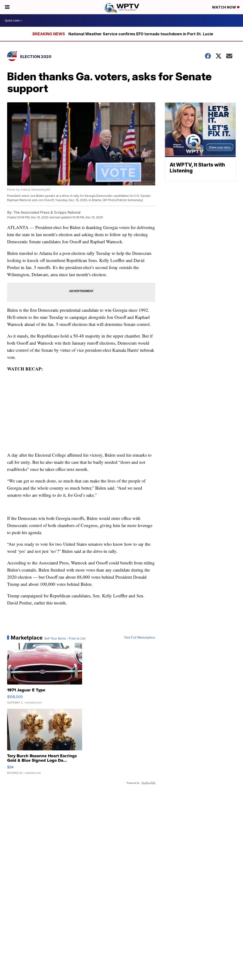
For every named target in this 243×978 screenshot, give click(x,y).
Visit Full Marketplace (139, 637)
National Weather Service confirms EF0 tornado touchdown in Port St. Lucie (140, 34)
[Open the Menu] (7, 7)
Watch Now (224, 7)
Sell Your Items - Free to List (64, 638)
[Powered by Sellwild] (148, 783)
